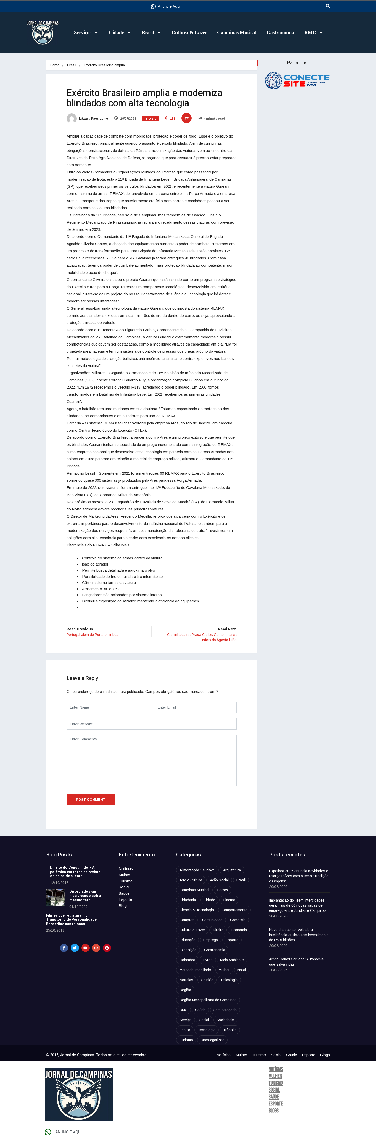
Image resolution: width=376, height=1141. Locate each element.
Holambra (187, 960)
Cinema (229, 900)
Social (124, 887)
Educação (188, 940)
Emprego (210, 940)
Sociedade (225, 1020)
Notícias (126, 868)
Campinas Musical (236, 32)
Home (54, 65)
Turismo (126, 881)
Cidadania (188, 900)
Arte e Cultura (191, 880)
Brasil (148, 32)
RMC (310, 32)
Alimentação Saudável (197, 870)
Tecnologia (206, 1030)
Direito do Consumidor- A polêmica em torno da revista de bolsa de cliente (75, 872)
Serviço (186, 1020)
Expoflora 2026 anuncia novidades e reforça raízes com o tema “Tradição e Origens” (298, 876)
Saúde (124, 893)
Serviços (82, 32)
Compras (187, 920)
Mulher (124, 875)
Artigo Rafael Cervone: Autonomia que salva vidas (296, 961)
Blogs (124, 905)
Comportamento (234, 910)
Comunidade (212, 920)
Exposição (188, 950)
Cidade (116, 32)
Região (185, 990)
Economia (239, 930)
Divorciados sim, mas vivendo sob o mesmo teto (85, 896)
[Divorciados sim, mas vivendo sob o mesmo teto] (55, 897)
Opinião (207, 980)
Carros (222, 890)
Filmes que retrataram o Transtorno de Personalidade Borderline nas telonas (71, 920)
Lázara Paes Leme (93, 118)
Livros (208, 960)
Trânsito (230, 1030)
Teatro (185, 1030)
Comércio (238, 920)
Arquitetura (232, 870)
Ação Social (219, 880)
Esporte (125, 899)
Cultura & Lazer (189, 32)
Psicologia (229, 980)
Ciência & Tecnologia (197, 910)
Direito (218, 930)
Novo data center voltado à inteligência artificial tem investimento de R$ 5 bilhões (299, 935)
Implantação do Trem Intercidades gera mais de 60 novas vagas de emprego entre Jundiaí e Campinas (297, 905)
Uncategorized (212, 1040)
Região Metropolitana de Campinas (208, 1000)
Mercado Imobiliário (195, 970)
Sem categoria (225, 1010)
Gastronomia (280, 32)
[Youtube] (85, 948)
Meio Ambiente (232, 960)
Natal (241, 970)
